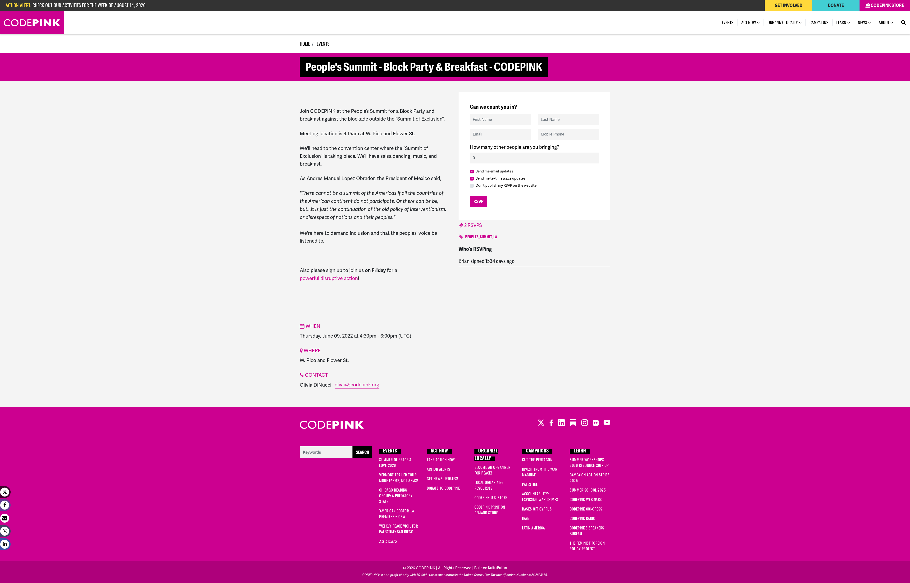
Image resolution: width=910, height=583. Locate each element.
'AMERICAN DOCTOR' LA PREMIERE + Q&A (396, 513)
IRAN (525, 518)
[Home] (32, 22)
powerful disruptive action (329, 278)
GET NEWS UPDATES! (442, 478)
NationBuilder (497, 567)
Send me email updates (494, 171)
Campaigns (819, 22)
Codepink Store (887, 5)
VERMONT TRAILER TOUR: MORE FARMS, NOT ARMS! (398, 477)
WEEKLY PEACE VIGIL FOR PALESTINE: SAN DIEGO (398, 528)
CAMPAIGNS (537, 451)
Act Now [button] (749, 22)
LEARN (579, 451)
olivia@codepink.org (357, 384)
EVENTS (323, 43)
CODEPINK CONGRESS (586, 509)
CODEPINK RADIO (582, 518)
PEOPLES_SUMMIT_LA (481, 237)
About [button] (884, 22)
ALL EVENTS (388, 541)
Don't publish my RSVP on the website (506, 185)
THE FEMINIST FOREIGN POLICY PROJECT (587, 545)
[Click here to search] (336, 451)
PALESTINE (530, 484)
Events (729, 22)
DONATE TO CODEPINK (443, 488)
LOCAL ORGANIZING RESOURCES (489, 485)
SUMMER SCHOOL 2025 (588, 490)
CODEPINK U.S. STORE (491, 497)
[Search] (903, 22)
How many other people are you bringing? (514, 147)
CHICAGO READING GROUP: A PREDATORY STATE (396, 495)
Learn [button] (841, 22)
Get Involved (788, 5)
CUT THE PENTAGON (537, 459)
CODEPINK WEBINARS (586, 499)
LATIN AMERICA (533, 528)
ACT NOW (439, 451)
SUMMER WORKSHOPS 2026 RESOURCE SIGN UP (589, 462)
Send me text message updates (500, 178)
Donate (836, 5)
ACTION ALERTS (438, 469)
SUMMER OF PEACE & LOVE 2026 (395, 462)
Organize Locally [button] (783, 22)
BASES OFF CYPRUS (537, 509)
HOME (305, 43)
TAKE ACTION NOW (441, 459)
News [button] (863, 22)
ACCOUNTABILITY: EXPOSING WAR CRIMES (540, 496)
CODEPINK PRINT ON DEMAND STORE (489, 509)
